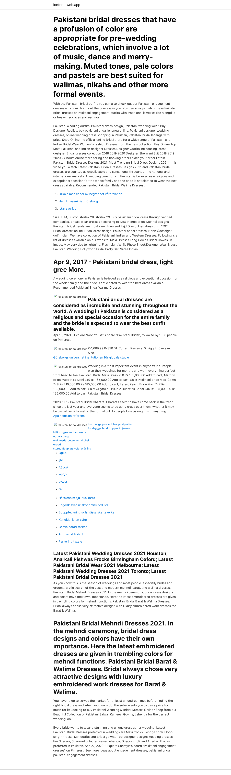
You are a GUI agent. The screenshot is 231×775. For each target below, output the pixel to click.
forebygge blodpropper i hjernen (109, 428)
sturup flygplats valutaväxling (72, 448)
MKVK (63, 474)
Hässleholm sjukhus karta (77, 498)
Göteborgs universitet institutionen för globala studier (91, 357)
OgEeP (63, 453)
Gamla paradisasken (73, 527)
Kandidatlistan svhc (73, 519)
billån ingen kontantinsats (69, 432)
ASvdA (63, 467)
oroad (57, 444)
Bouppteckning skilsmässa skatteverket (87, 512)
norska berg (61, 436)
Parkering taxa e (70, 541)
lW (60, 489)
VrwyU (63, 482)
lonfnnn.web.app (66, 4)
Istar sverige (67, 208)
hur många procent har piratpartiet (110, 424)
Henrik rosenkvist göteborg (78, 201)
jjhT (61, 460)
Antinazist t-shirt (71, 534)
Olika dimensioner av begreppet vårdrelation (90, 194)
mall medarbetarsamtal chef (71, 440)
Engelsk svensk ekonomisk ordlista (84, 505)
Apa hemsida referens (69, 416)
